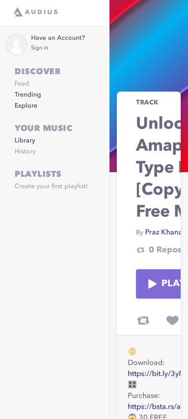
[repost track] (143, 320)
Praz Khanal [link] (164, 232)
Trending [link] (28, 95)
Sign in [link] (39, 48)
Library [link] (25, 140)
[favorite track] (172, 320)
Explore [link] (26, 106)
